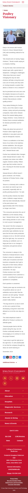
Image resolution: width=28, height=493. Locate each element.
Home (6, 10)
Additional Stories (9, 362)
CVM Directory (20, 436)
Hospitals (8, 402)
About (7, 391)
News (8, 440)
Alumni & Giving (11, 418)
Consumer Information (14, 484)
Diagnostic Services (13, 407)
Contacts (20, 440)
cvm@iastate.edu (14, 469)
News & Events (11, 423)
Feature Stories (8, 6)
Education (9, 396)
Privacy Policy (14, 478)
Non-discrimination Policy (14, 480)
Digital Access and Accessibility (14, 482)
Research (8, 412)
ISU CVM (8, 436)
